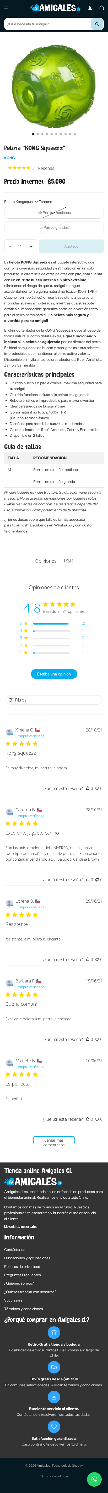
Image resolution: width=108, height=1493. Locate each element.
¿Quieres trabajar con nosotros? (30, 1292)
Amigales (43, 1465)
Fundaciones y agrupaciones (27, 1258)
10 (75, 134)
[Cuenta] (90, 8)
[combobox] (54, 24)
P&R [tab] (68, 560)
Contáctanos (14, 1249)
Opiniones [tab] (46, 561)
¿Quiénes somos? (19, 1283)
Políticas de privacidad (22, 1266)
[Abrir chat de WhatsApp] (94, 1479)
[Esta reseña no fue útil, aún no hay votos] (97, 788)
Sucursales (13, 1300)
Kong (9, 157)
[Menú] (6, 8)
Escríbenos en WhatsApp (51, 525)
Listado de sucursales (20, 1227)
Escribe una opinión (54, 673)
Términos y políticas (54, 1476)
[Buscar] (97, 24)
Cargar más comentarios (54, 1141)
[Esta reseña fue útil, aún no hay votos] (87, 788)
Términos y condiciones (23, 1308)
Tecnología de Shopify (67, 1465)
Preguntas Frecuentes (22, 1275)
